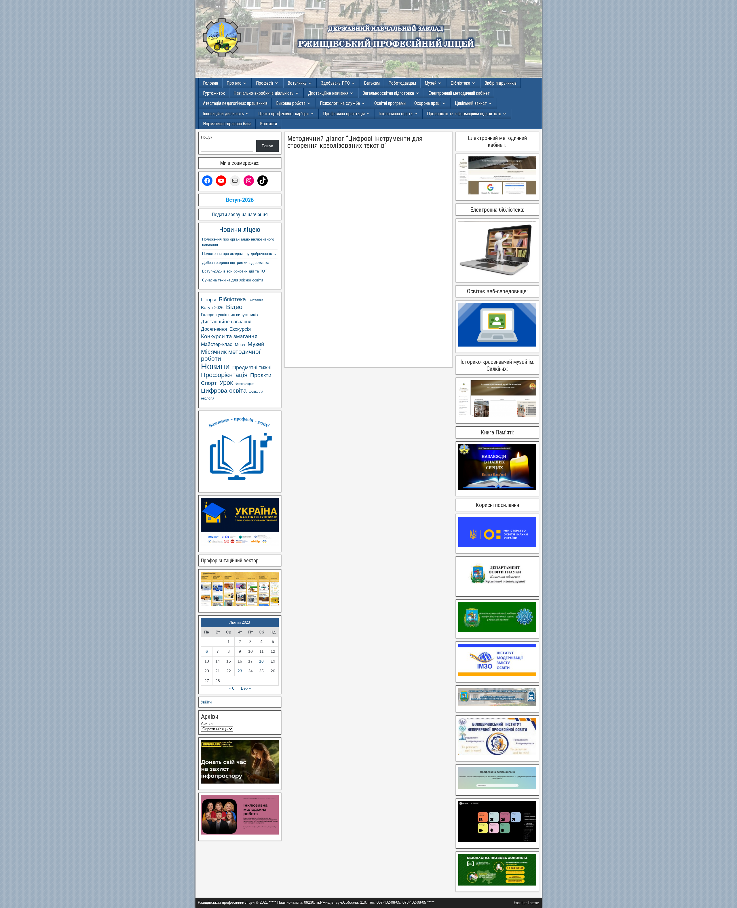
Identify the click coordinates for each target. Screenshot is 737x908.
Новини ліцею (239, 230)
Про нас (234, 83)
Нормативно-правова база (227, 123)
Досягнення (214, 329)
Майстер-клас (216, 344)
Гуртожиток (214, 93)
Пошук (206, 137)
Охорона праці (427, 103)
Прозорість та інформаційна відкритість (464, 113)
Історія (208, 299)
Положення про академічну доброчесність (239, 253)
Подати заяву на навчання (240, 214)
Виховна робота (290, 103)
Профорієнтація (224, 375)
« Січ (233, 688)
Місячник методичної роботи (231, 355)
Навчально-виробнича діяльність (263, 93)
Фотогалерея (244, 383)
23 (240, 671)
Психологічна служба (340, 103)
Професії (264, 83)
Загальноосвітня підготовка (388, 93)
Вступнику (297, 83)
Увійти (206, 702)
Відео (234, 307)
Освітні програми (390, 103)
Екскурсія (240, 329)
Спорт (209, 383)
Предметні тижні (251, 367)
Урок (226, 382)
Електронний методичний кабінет (459, 93)
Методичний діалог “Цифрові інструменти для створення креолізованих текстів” (355, 142)
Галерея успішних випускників (229, 315)
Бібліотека (460, 83)
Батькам (372, 83)
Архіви (206, 723)
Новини (215, 366)
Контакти (268, 123)
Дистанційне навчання (328, 93)
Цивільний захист (471, 103)
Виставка (255, 300)
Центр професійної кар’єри (283, 113)
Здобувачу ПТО (335, 83)
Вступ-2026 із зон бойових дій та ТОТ (234, 271)
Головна (210, 83)
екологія (207, 398)
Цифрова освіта (224, 390)
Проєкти (260, 375)
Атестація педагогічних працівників (235, 103)
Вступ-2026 (212, 307)
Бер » (246, 688)
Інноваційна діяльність (223, 113)
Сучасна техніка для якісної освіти (232, 280)
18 (261, 661)
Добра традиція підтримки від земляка (235, 262)
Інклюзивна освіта (396, 113)
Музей (430, 83)
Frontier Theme (526, 902)
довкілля (256, 391)
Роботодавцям (402, 83)
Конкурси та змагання (229, 336)
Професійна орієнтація (344, 113)
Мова (240, 344)
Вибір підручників (500, 83)
